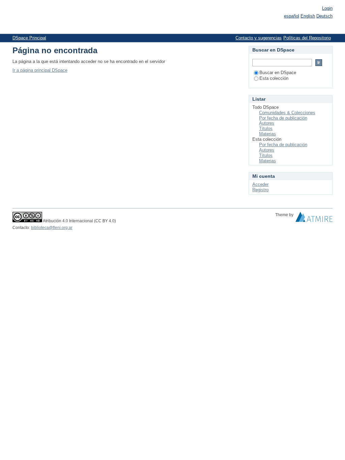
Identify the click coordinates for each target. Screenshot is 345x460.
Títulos (266, 128)
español (291, 16)
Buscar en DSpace (277, 72)
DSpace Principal (29, 37)
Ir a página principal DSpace (39, 70)
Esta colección (273, 78)
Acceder (260, 184)
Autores (266, 123)
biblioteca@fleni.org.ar (51, 227)
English (308, 16)
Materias (267, 133)
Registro (260, 189)
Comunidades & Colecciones (287, 112)
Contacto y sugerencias (259, 37)
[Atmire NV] (314, 218)
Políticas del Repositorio (307, 37)
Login (327, 8)
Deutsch (324, 16)
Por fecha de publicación (283, 118)
